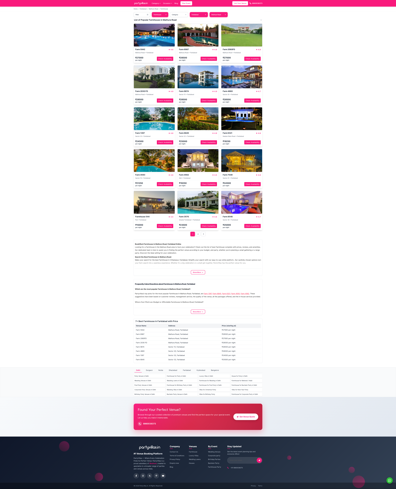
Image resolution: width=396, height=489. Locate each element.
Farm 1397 (208, 294)
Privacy (253, 486)
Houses (191, 463)
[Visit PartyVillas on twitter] (149, 475)
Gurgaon (149, 370)
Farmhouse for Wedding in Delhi (210, 380)
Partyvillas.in (144, 486)
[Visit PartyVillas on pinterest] (156, 475)
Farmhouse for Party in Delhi (176, 376)
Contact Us (174, 452)
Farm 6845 (217, 294)
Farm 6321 (226, 294)
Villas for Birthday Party (207, 394)
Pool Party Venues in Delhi (143, 385)
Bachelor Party (213, 463)
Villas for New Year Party (240, 390)
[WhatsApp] (390, 480)
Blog (176, 3)
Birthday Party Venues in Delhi (144, 394)
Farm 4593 (235, 294)
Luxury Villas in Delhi (206, 376)
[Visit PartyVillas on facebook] (136, 475)
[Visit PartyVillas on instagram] (143, 475)
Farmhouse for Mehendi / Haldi (242, 380)
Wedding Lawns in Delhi (175, 380)
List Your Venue (240, 3)
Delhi (138, 370)
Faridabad (143, 9)
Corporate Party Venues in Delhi (145, 390)
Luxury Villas (193, 456)
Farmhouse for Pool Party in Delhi (210, 385)
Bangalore (215, 370)
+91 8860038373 (237, 468)
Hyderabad (201, 370)
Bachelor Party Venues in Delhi (177, 394)
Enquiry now (174, 463)
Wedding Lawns (195, 459)
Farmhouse (164, 9)
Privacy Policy (175, 459)
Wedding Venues (214, 452)
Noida (160, 370)
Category (155, 3)
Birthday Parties (214, 459)
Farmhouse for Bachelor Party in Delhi (244, 385)
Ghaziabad (173, 370)
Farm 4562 (245, 294)
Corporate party (214, 456)
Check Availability (165, 59)
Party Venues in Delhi (141, 376)
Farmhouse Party (214, 467)
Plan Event (186, 3)
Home (136, 9)
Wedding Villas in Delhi (174, 390)
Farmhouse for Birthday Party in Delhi (179, 385)
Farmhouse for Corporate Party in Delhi (245, 394)
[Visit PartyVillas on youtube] (163, 475)
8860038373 (257, 3)
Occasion (166, 3)
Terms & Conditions (177, 456)
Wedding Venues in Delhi (142, 380)
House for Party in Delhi (239, 376)
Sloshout (153, 463)
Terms (260, 486)
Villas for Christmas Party (207, 390)
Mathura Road (153, 9)
